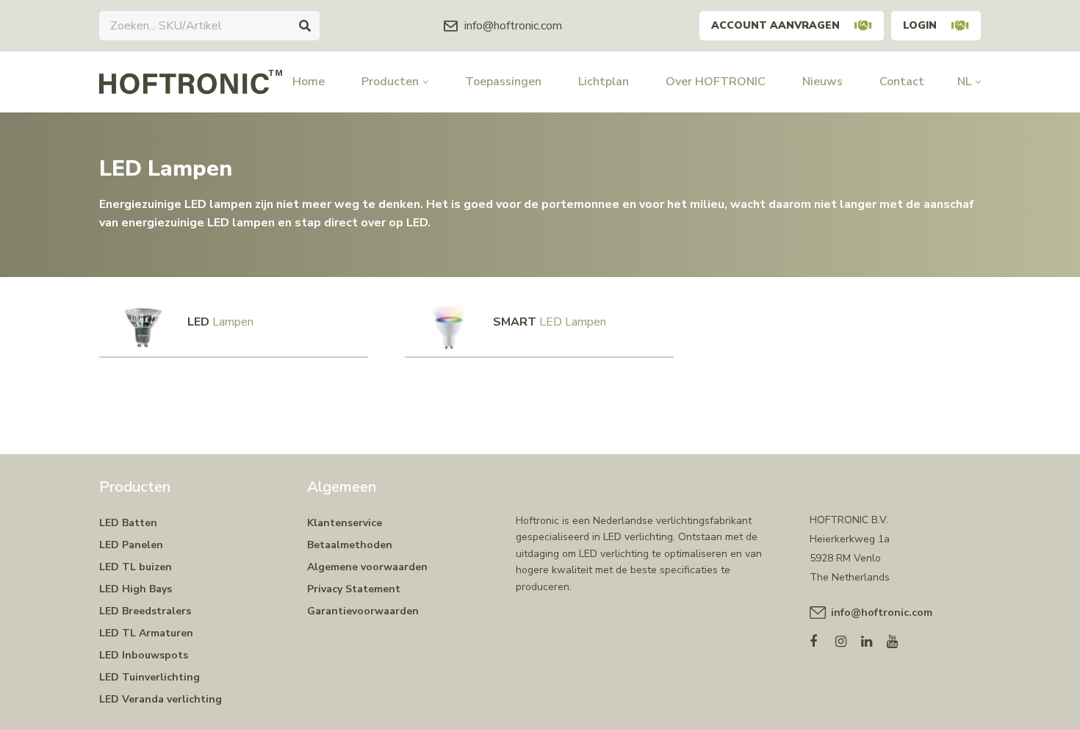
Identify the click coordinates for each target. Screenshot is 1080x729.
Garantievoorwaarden (363, 611)
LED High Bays (135, 589)
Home (308, 81)
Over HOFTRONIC (716, 81)
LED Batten (128, 523)
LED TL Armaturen (146, 633)
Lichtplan (603, 81)
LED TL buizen (135, 567)
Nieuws (822, 81)
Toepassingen (503, 81)
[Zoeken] (305, 25)
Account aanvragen (775, 25)
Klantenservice (344, 523)
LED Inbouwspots (143, 655)
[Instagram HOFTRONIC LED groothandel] (848, 638)
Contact (901, 81)
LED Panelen (131, 545)
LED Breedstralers (145, 611)
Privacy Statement (353, 589)
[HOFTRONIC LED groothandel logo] (190, 81)
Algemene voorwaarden (367, 567)
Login (920, 25)
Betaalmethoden (349, 545)
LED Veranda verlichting (160, 699)
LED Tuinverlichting (149, 677)
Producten (390, 81)
